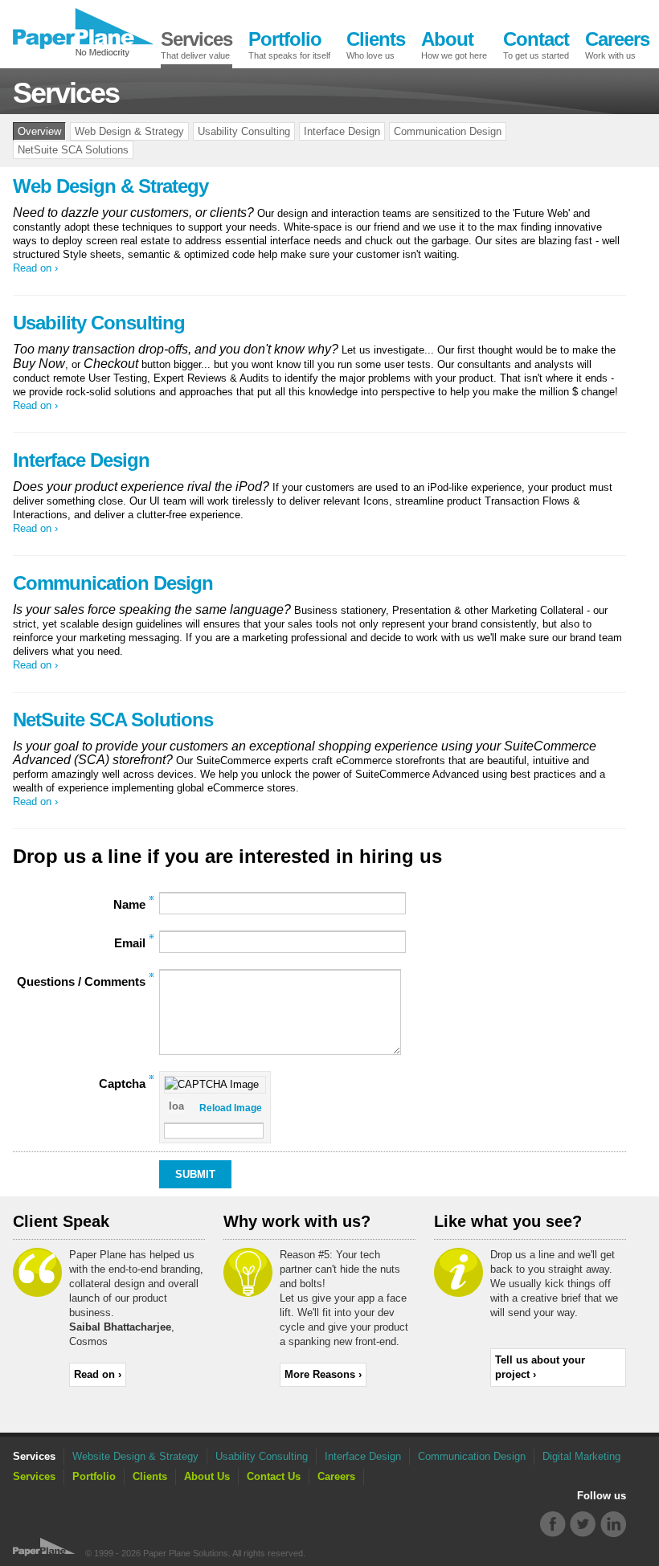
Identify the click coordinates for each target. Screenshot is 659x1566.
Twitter (583, 1524)
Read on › (35, 268)
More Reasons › (323, 1374)
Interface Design (342, 131)
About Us (207, 1476)
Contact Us (274, 1476)
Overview (39, 131)
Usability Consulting (244, 131)
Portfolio (94, 1476)
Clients (150, 1476)
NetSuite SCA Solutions (73, 150)
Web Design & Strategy (129, 131)
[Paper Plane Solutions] (83, 32)
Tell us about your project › (540, 1367)
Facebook (553, 1524)
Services (34, 1476)
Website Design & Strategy (135, 1456)
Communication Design (447, 131)
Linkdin (613, 1524)
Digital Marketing (581, 1456)
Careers (336, 1476)
